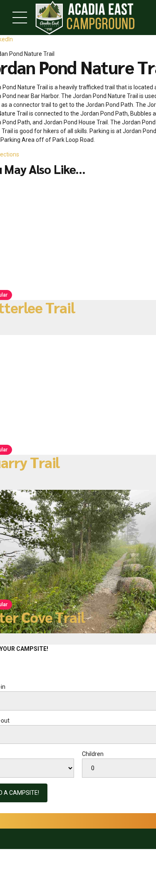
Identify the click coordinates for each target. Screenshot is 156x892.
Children (93, 754)
